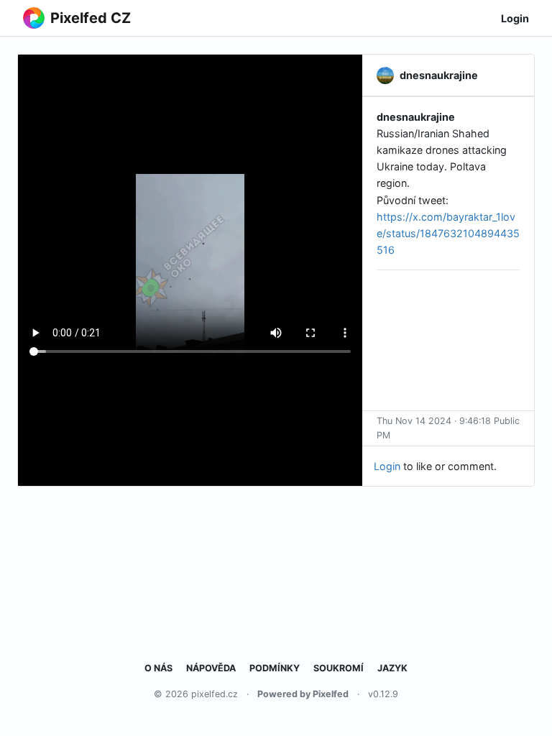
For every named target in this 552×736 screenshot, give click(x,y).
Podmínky (274, 668)
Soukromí (338, 668)
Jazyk (392, 668)
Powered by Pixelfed (303, 694)
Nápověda (211, 668)
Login (515, 18)
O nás (158, 668)
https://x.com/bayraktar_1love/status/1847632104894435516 (448, 233)
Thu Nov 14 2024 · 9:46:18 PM (434, 428)
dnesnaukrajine (416, 117)
